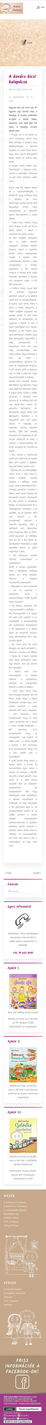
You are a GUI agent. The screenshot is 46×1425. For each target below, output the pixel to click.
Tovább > (37, 873)
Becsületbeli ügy (11, 1213)
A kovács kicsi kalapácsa (15, 1206)
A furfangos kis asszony (15, 1202)
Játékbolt (8, 1304)
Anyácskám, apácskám (14, 1293)
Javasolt (24, 1416)
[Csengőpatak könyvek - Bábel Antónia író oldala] (11, 8)
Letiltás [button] (9, 1409)
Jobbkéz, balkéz (11, 1217)
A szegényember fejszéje (15, 1210)
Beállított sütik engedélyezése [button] (18, 1422)
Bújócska (8, 1297)
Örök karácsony (11, 1221)
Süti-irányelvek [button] (10, 1403)
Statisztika (10, 1419)
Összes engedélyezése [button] (29, 1409)
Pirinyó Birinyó (11, 1225)
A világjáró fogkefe (12, 1289)
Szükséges (11, 1416)
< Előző (7, 873)
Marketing (23, 1419)
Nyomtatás (18, 97)
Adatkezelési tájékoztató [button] (30, 1403)
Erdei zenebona (11, 1300)
